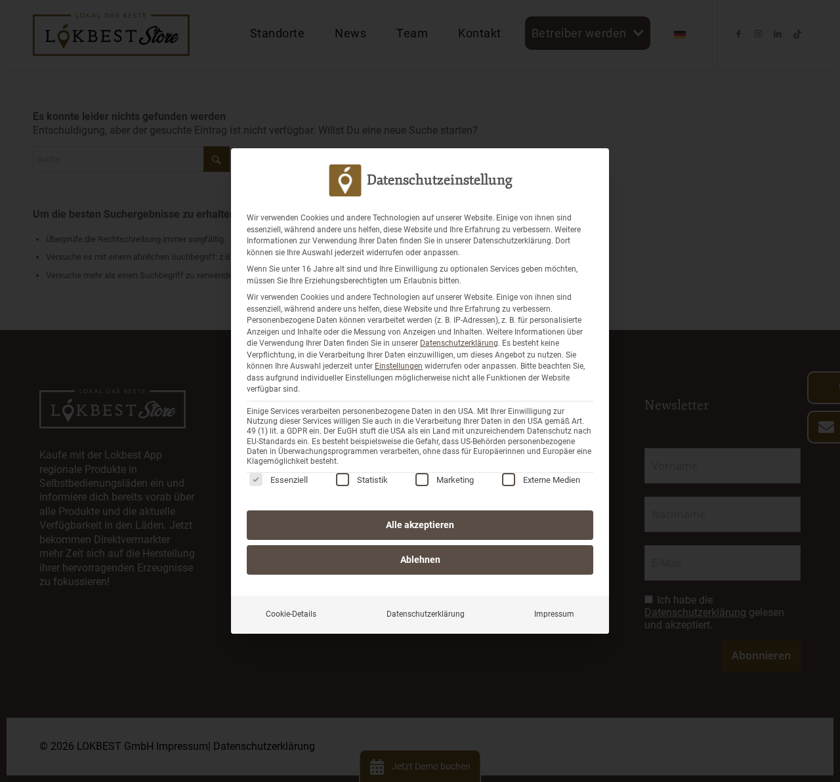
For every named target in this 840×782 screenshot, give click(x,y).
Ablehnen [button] (420, 559)
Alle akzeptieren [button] (420, 525)
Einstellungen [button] (399, 366)
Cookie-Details (291, 614)
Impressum (554, 614)
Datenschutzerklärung (459, 343)
